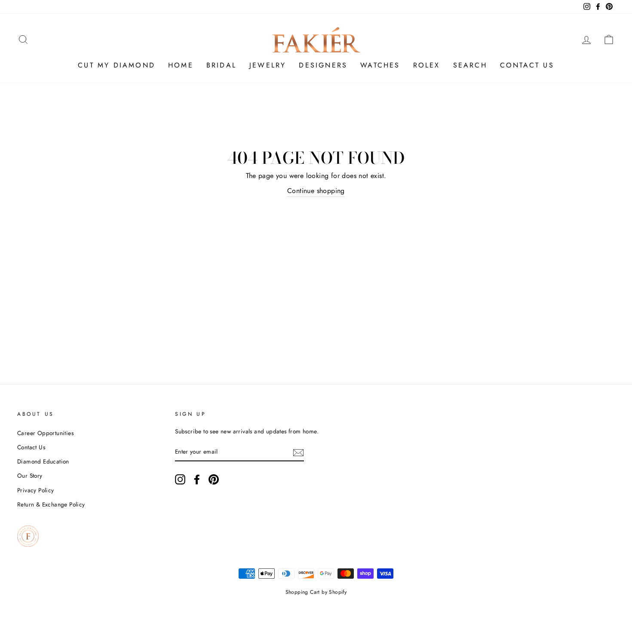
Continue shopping (316, 191)
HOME (180, 65)
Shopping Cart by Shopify (316, 592)
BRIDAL (221, 65)
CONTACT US (527, 65)
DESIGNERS (323, 65)
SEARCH (470, 65)
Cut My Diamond (116, 65)
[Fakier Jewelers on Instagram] (180, 479)
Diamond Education (43, 461)
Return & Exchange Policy (51, 504)
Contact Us (31, 447)
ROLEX (426, 65)
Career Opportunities (45, 433)
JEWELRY (267, 65)
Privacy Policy (35, 490)
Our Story (30, 475)
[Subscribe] (298, 451)
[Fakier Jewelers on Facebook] (197, 479)
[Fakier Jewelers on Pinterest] (214, 479)
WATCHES (380, 65)
